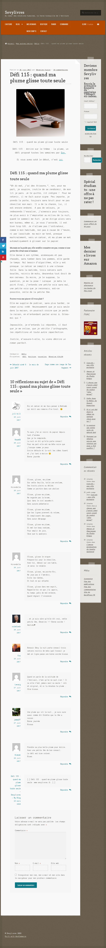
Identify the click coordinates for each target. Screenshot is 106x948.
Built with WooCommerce (15, 936)
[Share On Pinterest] (3, 257)
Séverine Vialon (43, 70)
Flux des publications (89, 583)
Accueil (11, 43)
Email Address (89, 101)
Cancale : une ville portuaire (90, 365)
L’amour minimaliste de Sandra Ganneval (91, 548)
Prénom (86, 111)
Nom (17, 863)
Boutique (43, 24)
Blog (18, 24)
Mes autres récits (24, 43)
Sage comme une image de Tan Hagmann (58, 366)
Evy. (63, 153)
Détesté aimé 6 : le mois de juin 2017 (24, 366)
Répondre (64, 417)
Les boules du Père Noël (89, 289)
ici (61, 160)
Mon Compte (31, 31)
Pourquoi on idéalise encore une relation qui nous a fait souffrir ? (91, 442)
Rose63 (18, 440)
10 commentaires (60, 70)
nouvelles (42, 356)
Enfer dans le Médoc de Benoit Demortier (92, 402)
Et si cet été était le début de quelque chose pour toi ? (92, 415)
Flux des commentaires (90, 588)
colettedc (16, 626)
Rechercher (88, 156)
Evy (19, 655)
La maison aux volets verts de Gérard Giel (91, 429)
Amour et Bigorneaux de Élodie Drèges (91, 375)
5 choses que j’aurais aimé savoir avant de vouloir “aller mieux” (92, 388)
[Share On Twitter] (3, 246)
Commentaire (21, 830)
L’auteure (8, 24)
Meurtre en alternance (88, 284)
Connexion (88, 578)
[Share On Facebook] (3, 240)
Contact (43, 31)
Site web (55, 863)
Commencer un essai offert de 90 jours (90, 224)
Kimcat (18, 755)
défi (24, 356)
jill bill (16, 414)
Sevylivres (14, 12)
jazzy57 (17, 720)
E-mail (37, 863)
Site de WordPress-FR (89, 593)
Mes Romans (31, 24)
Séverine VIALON (56, 356)
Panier (53, 24)
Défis (36, 43)
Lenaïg (18, 684)
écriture (32, 356)
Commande (64, 24)
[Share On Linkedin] (3, 251)
